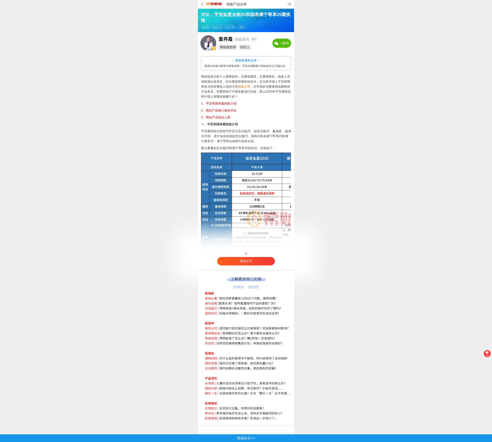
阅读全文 (246, 261)
